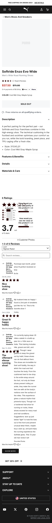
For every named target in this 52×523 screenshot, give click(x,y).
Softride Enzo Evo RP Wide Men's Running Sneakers (9, 268)
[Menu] (4, 9)
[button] (9, 210)
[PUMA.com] (26, 9)
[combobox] (26, 248)
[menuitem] (4, 509)
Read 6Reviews (20, 81)
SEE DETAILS (39, 3)
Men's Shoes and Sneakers (18, 17)
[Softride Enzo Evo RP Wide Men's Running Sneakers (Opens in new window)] (3, 268)
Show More (10, 451)
